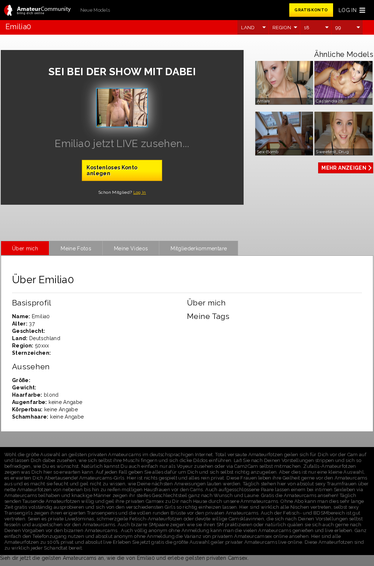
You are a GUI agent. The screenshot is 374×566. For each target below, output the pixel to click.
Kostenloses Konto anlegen (112, 170)
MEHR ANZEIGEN (343, 168)
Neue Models (95, 10)
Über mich (25, 248)
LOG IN (347, 10)
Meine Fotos (76, 248)
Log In (139, 192)
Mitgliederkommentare (199, 248)
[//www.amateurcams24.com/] (37, 11)
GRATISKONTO (311, 10)
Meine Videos (131, 248)
